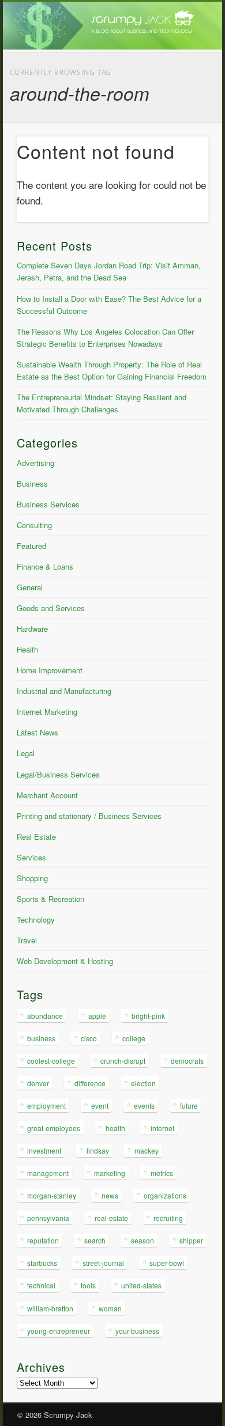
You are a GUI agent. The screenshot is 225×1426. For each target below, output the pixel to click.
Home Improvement (49, 670)
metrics (162, 1173)
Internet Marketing (47, 711)
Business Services (48, 504)
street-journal (103, 1263)
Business (32, 483)
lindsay (98, 1150)
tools (88, 1285)
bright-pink (148, 1016)
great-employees (53, 1128)
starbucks (42, 1263)
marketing (109, 1173)
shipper (191, 1240)
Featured (31, 545)
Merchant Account (47, 795)
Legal (26, 753)
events (144, 1105)
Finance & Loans (45, 566)
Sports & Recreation (50, 898)
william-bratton (50, 1308)
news (110, 1195)
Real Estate (36, 836)
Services (31, 857)
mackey (146, 1150)
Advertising (35, 462)
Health (27, 649)
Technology (36, 919)
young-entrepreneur (58, 1331)
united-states (141, 1285)
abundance (45, 1016)
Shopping (32, 878)
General (30, 587)
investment (44, 1150)
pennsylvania (48, 1218)
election (143, 1083)
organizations (165, 1195)
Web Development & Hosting (65, 960)
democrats (187, 1060)
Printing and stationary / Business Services (89, 815)
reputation (43, 1240)
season (142, 1240)
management (48, 1173)
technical (41, 1285)
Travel (27, 940)
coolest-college (51, 1060)
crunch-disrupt (122, 1060)
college (133, 1038)
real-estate (111, 1218)
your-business (137, 1331)
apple (97, 1016)
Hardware (32, 628)
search (95, 1240)
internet (162, 1128)
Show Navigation (180, 103)
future (189, 1105)
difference (90, 1083)
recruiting (168, 1218)
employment (46, 1105)
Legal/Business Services (58, 774)
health (115, 1128)
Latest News (37, 732)
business (41, 1038)
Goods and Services (51, 607)
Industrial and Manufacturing (64, 690)
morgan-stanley (51, 1195)
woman (110, 1308)
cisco (89, 1038)
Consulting (34, 524)
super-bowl (166, 1263)
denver (38, 1083)
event (99, 1105)
